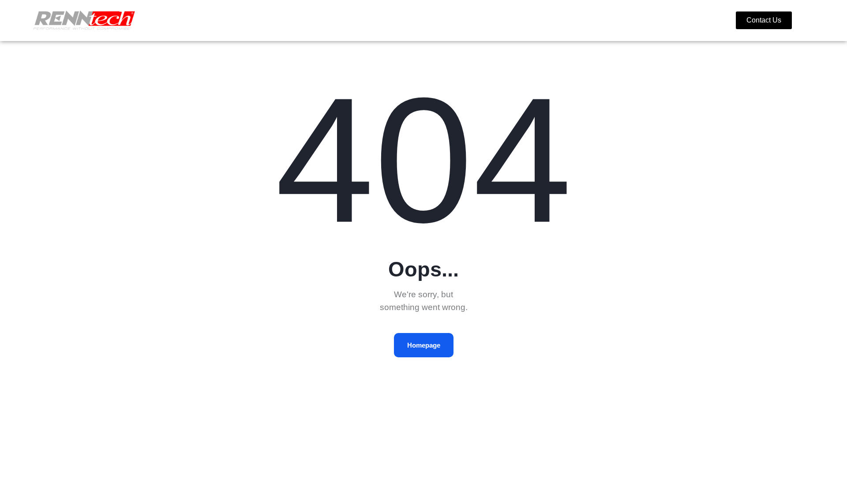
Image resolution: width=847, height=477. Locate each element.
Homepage (423, 345)
